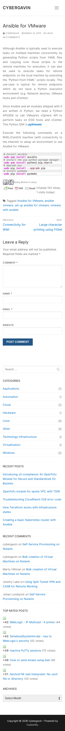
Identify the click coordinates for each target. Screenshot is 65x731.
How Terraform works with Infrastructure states (30, 510)
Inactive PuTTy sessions (25, 650)
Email (7, 309)
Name (7, 293)
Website (8, 325)
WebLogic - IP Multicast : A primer (32, 622)
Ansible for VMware (30, 200)
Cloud (7, 404)
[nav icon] (56, 7)
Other (6, 428)
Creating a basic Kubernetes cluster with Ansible (29, 522)
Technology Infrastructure (20, 436)
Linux (49, 33)
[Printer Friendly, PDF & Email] (19, 187)
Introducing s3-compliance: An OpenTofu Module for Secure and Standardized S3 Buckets (30, 479)
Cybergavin (17, 7)
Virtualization (11, 444)
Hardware (9, 412)
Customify (32, 724)
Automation (10, 396)
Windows (9, 452)
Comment (10, 262)
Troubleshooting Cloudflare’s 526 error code (32, 499)
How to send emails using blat (30, 660)
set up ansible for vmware (32, 205)
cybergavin (12, 33)
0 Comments (12, 37)
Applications (11, 388)
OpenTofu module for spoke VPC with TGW (31, 491)
